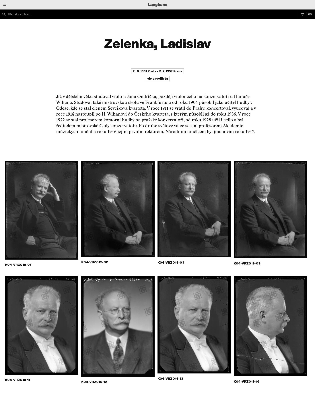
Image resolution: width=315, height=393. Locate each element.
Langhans (157, 5)
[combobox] (79, 14)
